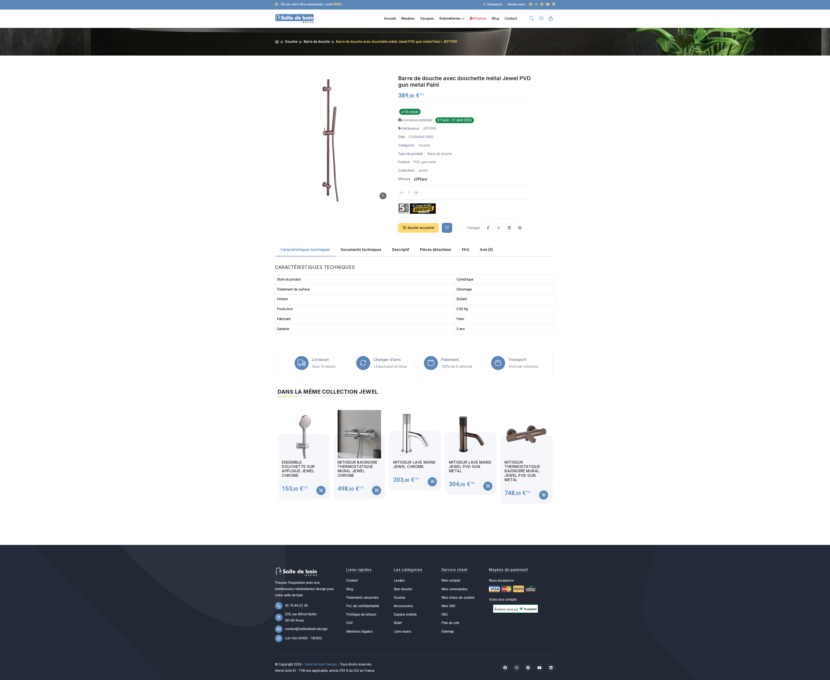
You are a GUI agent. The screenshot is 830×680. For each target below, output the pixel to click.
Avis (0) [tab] (486, 249)
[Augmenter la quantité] (416, 192)
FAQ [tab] (465, 249)
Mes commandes (454, 589)
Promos (479, 18)
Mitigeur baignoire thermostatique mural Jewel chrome (358, 469)
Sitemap (447, 631)
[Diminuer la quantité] (401, 192)
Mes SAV (448, 606)
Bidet (398, 623)
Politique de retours (361, 614)
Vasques (427, 18)
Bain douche (403, 589)
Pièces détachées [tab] (435, 249)
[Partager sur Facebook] (488, 227)
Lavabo (399, 580)
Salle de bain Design (321, 664)
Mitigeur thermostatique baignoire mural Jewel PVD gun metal (522, 471)
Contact (510, 18)
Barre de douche (317, 42)
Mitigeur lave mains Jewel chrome (414, 464)
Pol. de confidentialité (362, 606)
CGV (349, 623)
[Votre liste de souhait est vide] (541, 18)
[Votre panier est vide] (550, 18)
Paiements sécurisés (362, 597)
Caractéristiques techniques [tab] (305, 249)
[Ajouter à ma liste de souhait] (447, 228)
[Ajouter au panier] (321, 490)
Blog (495, 18)
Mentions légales (359, 631)
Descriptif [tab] (400, 249)
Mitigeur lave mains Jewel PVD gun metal (470, 466)
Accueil (390, 18)
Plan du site (450, 623)
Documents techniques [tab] (361, 249)
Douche (291, 42)
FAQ (444, 614)
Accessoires (403, 606)
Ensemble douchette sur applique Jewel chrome (298, 469)
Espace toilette (405, 614)
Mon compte (450, 580)
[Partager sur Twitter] (498, 227)
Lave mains (402, 631)
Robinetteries (450, 18)
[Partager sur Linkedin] (509, 227)
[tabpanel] (415, 453)
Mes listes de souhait (457, 597)
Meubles (408, 18)
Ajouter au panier (420, 228)
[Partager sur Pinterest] (520, 227)
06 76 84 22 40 (296, 605)
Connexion (494, 4)
